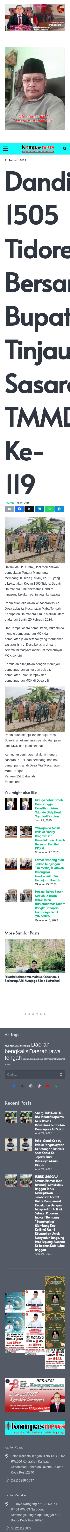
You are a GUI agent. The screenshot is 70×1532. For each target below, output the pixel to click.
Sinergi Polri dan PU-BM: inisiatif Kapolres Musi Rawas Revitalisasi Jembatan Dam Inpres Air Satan (50, 1121)
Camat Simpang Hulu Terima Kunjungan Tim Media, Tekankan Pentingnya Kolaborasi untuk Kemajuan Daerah (49, 869)
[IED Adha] (55, 1322)
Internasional (50, 1059)
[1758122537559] (35, 88)
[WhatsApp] (56, 1086)
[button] (65, 149)
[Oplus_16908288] (38, 148)
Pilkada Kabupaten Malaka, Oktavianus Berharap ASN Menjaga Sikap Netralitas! (32, 978)
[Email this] (9, 509)
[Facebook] (14, 1086)
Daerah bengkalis (27, 1047)
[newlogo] (35, 1428)
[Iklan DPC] (35, 1322)
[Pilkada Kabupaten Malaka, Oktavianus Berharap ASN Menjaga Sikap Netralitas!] (35, 941)
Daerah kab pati (30, 1059)
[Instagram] (31, 1086)
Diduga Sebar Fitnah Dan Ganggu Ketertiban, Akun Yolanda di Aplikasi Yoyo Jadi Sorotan (49, 808)
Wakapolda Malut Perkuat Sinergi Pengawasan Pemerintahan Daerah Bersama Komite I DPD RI (50, 838)
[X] (22, 1086)
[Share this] (19, 509)
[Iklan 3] (15, 1322)
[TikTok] (39, 1086)
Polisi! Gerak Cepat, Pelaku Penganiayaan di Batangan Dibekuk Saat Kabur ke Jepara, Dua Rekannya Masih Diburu (49, 1152)
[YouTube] (48, 1086)
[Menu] (6, 149)
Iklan (40, 1059)
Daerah (9, 502)
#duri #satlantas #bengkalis (17, 1046)
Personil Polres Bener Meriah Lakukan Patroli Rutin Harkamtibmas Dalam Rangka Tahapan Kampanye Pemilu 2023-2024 (50, 903)
